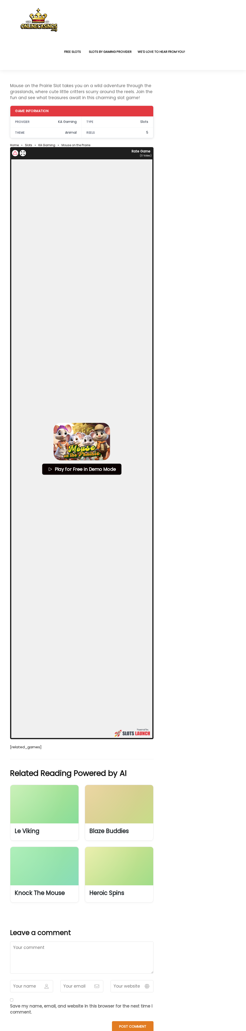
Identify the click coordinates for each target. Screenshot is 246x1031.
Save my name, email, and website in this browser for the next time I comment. (81, 1009)
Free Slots (72, 51)
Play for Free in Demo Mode (85, 469)
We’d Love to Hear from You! (161, 51)
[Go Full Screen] (23, 153)
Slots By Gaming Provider (110, 51)
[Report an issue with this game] (15, 153)
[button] (82, 441)
